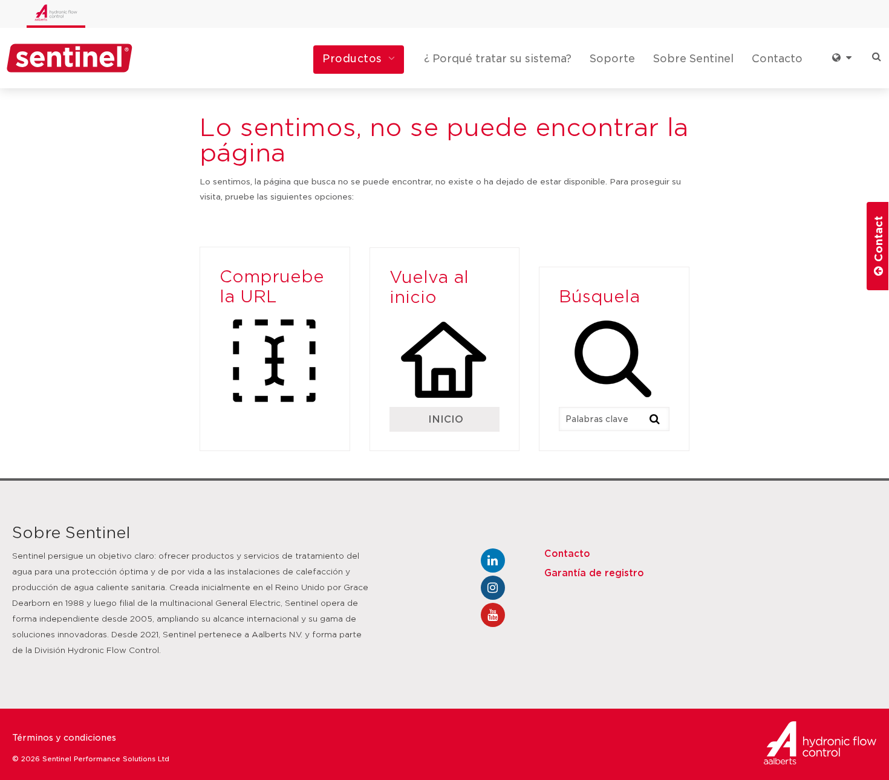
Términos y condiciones (64, 738)
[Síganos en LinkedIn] (493, 560)
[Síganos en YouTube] (493, 615)
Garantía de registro (594, 573)
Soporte (612, 59)
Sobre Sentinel (693, 59)
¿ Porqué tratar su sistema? (498, 59)
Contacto (777, 59)
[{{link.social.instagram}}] (493, 587)
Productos (352, 59)
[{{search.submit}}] (655, 418)
